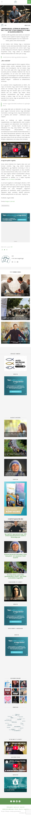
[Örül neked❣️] (23, 691)
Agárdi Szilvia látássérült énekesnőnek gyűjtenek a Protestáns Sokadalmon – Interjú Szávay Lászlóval (15, 318)
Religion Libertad (10, 201)
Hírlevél (16, 809)
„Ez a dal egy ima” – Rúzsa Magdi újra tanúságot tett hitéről (14, 598)
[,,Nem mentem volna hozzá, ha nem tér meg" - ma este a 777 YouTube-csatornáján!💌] (23, 683)
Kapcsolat (22, 807)
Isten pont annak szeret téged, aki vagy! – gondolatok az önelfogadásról (15, 434)
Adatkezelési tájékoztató (8, 809)
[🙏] (23, 699)
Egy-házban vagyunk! (10, 790)
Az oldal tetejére (24, 812)
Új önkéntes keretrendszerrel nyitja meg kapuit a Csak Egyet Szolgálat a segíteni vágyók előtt (15, 294)
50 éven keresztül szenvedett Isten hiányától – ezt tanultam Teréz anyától (14, 473)
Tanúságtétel (5, 205)
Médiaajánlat (10, 807)
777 (5, 25)
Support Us (26, 809)
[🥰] (7, 699)
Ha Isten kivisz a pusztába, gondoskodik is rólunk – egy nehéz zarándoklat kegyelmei (15, 454)
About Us (21, 809)
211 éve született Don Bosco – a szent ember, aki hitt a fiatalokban (15, 342)
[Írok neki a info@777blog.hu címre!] (17, 262)
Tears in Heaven (10, 179)
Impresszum (16, 807)
